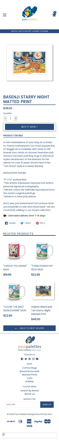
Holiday (29, 381)
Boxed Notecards (29, 371)
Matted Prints (29, 374)
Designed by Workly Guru (40, 414)
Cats (29, 378)
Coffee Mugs (29, 367)
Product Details (13, 135)
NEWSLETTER (29, 399)
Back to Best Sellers (31, 328)
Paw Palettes (20, 414)
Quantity (7, 113)
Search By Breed (29, 390)
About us (30, 393)
